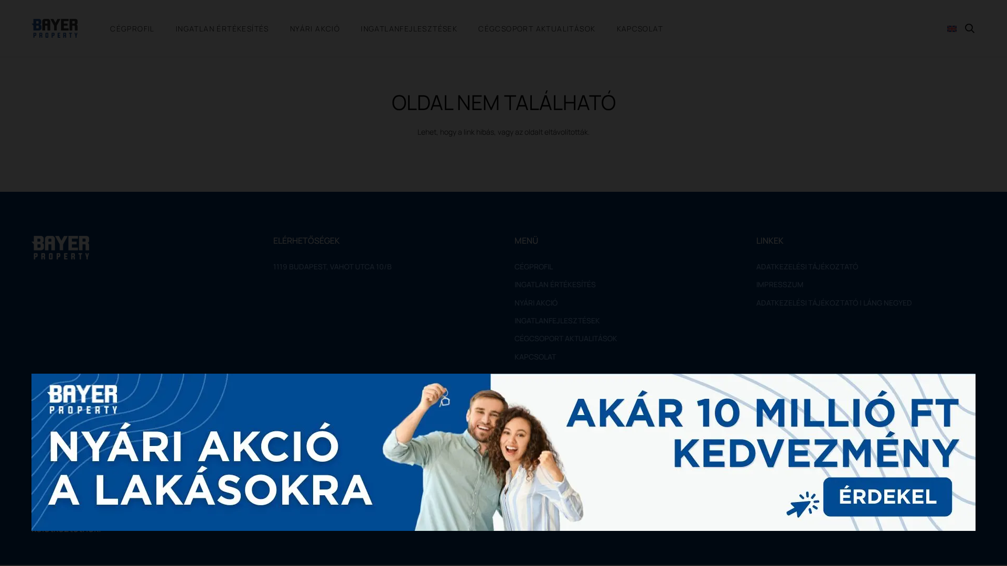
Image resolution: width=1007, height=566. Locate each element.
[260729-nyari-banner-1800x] (503, 452)
